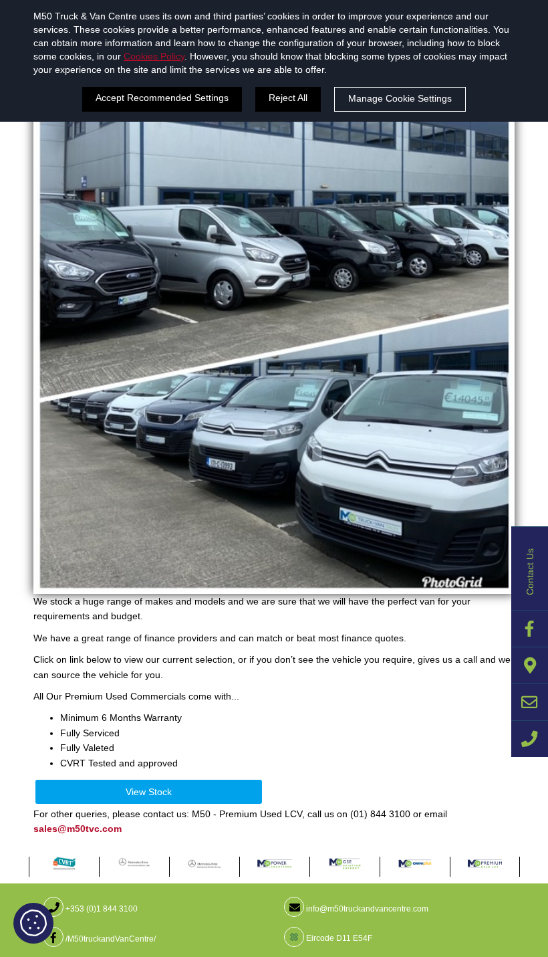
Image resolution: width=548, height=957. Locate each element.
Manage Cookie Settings (400, 98)
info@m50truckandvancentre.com (366, 909)
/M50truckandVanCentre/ (109, 939)
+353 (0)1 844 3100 (100, 909)
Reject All (288, 97)
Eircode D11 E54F (338, 938)
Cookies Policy (154, 56)
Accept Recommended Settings (162, 97)
